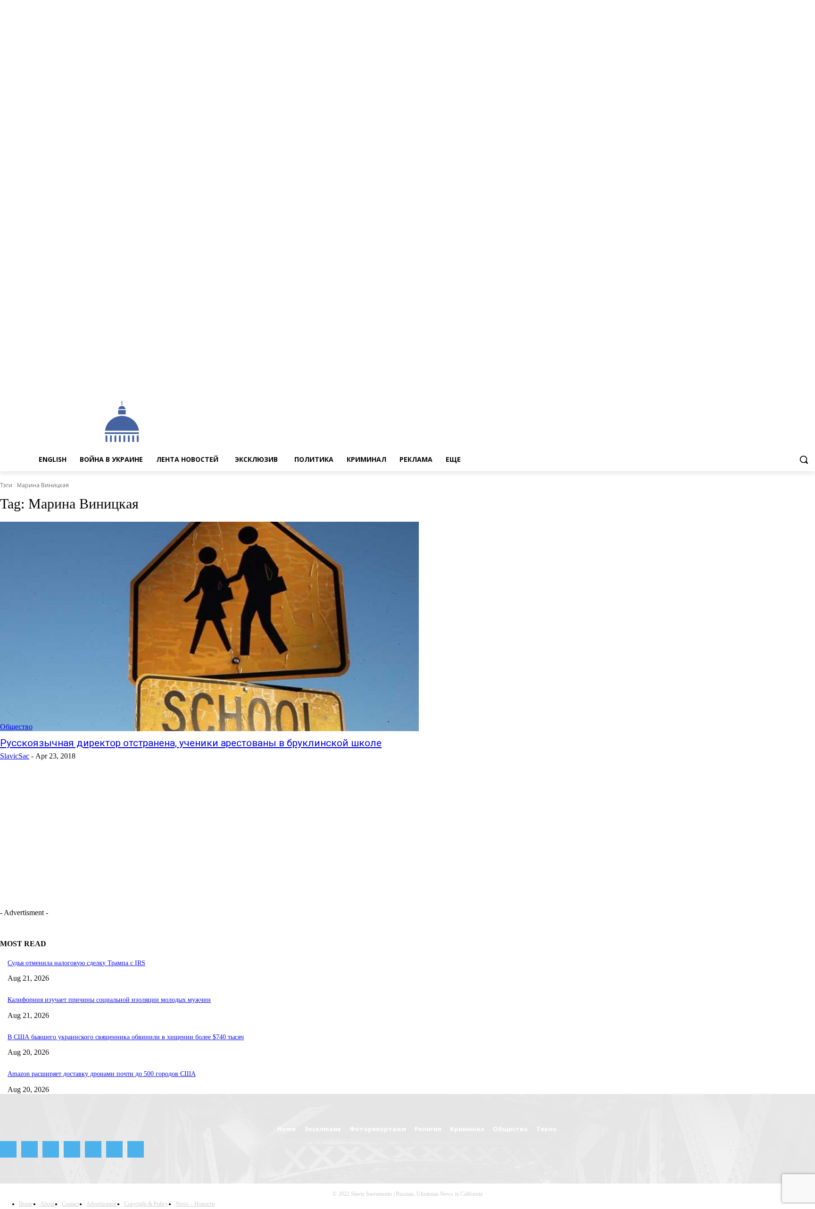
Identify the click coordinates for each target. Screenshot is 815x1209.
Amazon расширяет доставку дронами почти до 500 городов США (102, 1073)
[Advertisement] (416, 421)
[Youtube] (809, 380)
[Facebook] (730, 380)
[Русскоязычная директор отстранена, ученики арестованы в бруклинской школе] (209, 626)
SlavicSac (14, 756)
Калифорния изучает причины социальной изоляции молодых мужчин (109, 999)
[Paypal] (757, 380)
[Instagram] (744, 380)
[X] (796, 380)
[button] (803, 459)
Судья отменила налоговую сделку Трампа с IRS (76, 963)
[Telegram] (770, 380)
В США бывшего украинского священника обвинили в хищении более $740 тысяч (126, 1037)
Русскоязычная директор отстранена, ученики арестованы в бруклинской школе (191, 743)
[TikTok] (783, 380)
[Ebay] (718, 380)
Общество (16, 727)
